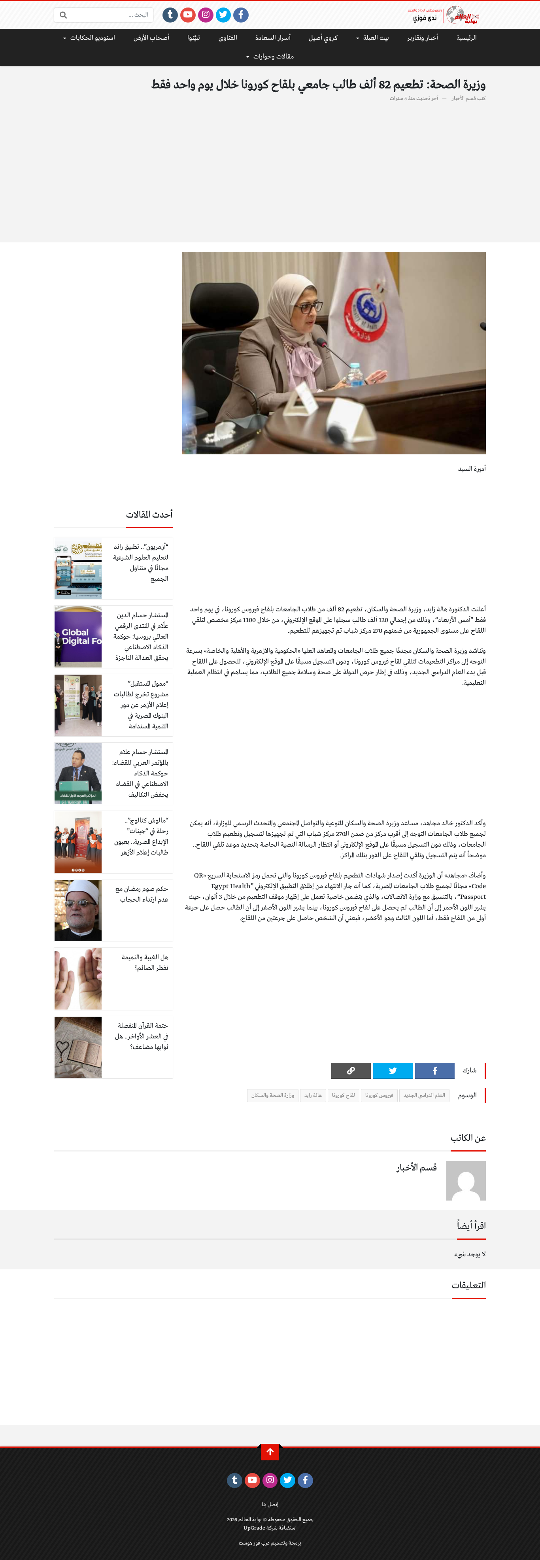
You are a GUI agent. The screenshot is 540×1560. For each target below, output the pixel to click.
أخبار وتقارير (422, 38)
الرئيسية (467, 38)
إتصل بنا (270, 1504)
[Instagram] (205, 15)
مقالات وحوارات (273, 57)
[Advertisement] (270, 168)
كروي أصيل (323, 38)
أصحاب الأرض (151, 38)
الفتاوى (228, 38)
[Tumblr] (170, 15)
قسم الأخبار (464, 98)
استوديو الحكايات (92, 38)
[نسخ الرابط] (351, 1071)
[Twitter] (223, 15)
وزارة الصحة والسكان (272, 1095)
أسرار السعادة (273, 38)
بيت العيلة (376, 38)
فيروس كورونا (379, 1095)
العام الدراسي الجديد (424, 1095)
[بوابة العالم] (446, 15)
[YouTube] (188, 15)
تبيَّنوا (193, 38)
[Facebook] (241, 15)
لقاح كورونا (343, 1095)
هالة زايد (313, 1095)
